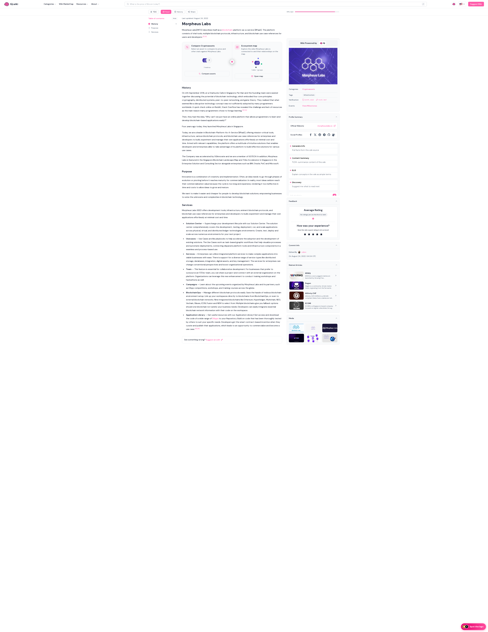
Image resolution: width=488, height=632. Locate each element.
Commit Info (294, 245)
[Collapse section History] (176, 24)
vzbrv (304, 252)
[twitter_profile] (315, 134)
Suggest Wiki (476, 4)
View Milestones (309, 106)
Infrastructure (309, 95)
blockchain (227, 30)
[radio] (305, 234)
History (154, 24)
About (94, 4)
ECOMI (308, 303)
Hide (174, 18)
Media (291, 318)
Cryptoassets (308, 89)
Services (154, 32)
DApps (215, 318)
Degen (308, 283)
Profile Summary (296, 117)
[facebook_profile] (310, 134)
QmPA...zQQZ (309, 100)
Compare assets (209, 74)
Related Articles (295, 265)
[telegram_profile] (324, 134)
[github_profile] (329, 134)
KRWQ (308, 273)
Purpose (154, 28)
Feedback (293, 201)
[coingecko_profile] (333, 134)
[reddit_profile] (319, 134)
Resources (81, 4)
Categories (49, 4)
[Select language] (462, 4)
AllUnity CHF (310, 293)
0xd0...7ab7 (322, 100)
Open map (258, 76)
